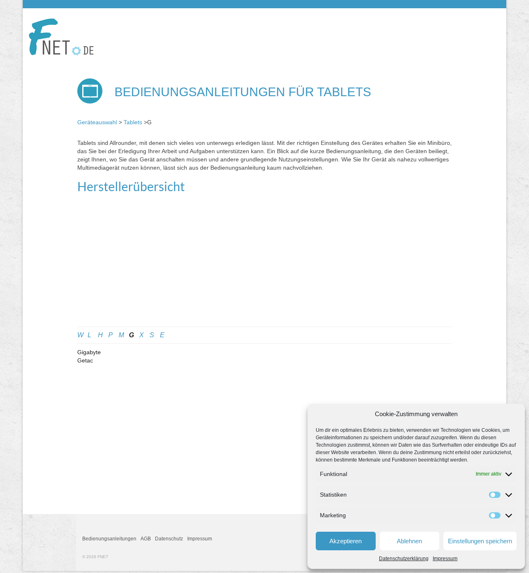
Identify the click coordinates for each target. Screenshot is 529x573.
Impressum (445, 558)
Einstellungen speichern (480, 541)
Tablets (133, 122)
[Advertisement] (264, 264)
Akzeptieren (345, 541)
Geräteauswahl (97, 122)
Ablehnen (409, 541)
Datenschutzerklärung (404, 558)
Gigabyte (89, 352)
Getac (85, 360)
